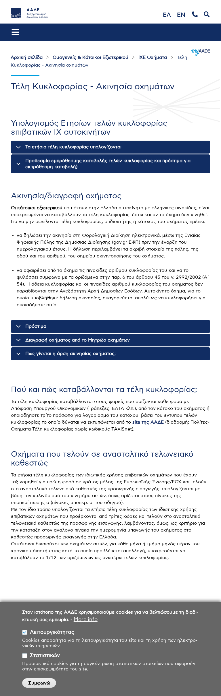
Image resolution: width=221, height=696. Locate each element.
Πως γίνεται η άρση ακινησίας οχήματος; (70, 353)
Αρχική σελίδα (27, 57)
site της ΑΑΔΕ (148, 422)
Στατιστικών (45, 655)
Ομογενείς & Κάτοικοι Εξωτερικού (90, 57)
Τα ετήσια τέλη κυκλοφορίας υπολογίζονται (73, 147)
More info (86, 619)
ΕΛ (167, 15)
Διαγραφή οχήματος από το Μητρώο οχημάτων (77, 340)
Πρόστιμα (35, 326)
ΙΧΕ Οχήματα (152, 57)
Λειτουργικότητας (52, 632)
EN (181, 15)
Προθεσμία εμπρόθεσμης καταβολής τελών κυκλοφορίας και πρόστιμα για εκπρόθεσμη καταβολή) (107, 163)
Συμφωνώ (39, 683)
